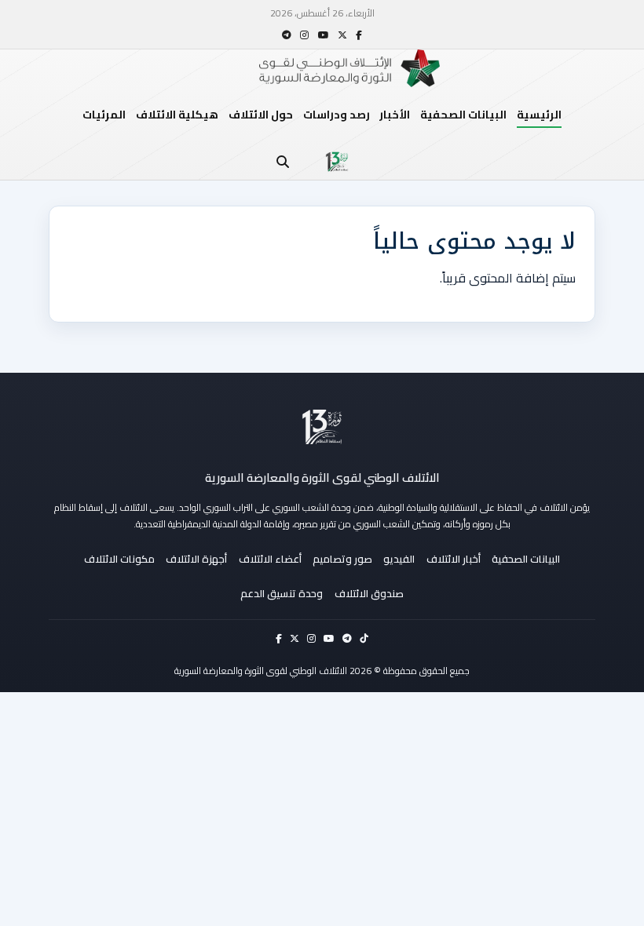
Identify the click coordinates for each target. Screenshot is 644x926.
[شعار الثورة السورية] (336, 162)
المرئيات (104, 114)
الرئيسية (539, 114)
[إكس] (342, 35)
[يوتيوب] (323, 35)
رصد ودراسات (336, 114)
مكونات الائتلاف (119, 558)
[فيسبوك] (359, 35)
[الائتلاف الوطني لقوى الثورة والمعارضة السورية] (322, 427)
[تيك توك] (364, 638)
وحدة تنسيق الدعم (281, 593)
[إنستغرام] (304, 35)
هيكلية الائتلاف (177, 114)
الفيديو (399, 558)
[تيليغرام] (286, 35)
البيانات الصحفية (463, 114)
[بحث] (283, 161)
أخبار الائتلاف (453, 558)
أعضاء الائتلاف (270, 558)
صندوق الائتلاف (369, 593)
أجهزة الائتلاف (196, 558)
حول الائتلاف (261, 114)
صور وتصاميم (342, 558)
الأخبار (394, 114)
